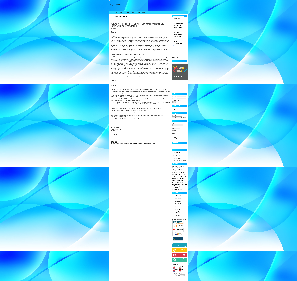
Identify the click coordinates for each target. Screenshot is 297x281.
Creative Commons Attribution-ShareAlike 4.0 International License (139, 143)
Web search (177, 215)
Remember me (177, 100)
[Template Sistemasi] (179, 55)
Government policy (179, 212)
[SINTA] (178, 224)
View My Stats (175, 57)
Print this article (176, 152)
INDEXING (176, 41)
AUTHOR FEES (176, 32)
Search (132, 12)
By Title (175, 137)
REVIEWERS (176, 20)
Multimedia (177, 209)
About (116, 12)
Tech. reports (178, 203)
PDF (111, 82)
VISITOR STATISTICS (178, 43)
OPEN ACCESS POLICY (178, 34)
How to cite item (176, 155)
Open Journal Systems (178, 16)
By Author (176, 136)
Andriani (125, 16)
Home (112, 12)
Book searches (178, 198)
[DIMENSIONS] (178, 241)
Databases (177, 200)
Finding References (177, 157)
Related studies (178, 197)
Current (138, 12)
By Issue (175, 135)
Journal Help (176, 61)
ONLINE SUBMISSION (178, 29)
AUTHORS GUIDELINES (178, 21)
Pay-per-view (177, 201)
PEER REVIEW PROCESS (178, 23)
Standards (177, 206)
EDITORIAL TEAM (177, 18)
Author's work (178, 195)
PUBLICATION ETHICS (178, 27)
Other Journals (177, 138)
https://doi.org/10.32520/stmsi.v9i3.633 (122, 125)
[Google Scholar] (178, 235)
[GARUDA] (178, 231)
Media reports (178, 214)
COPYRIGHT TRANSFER (178, 30)
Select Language (176, 115)
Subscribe (176, 109)
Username (174, 96)
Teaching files (178, 211)
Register (126, 12)
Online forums (178, 208)
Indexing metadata (177, 154)
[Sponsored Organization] (180, 79)
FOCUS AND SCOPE (177, 25)
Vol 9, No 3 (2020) (118, 16)
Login (121, 12)
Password (174, 98)
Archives (144, 12)
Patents (176, 204)
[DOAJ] (178, 228)
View (175, 108)
